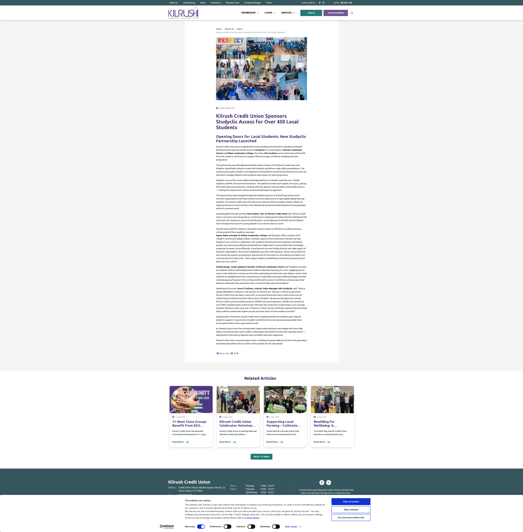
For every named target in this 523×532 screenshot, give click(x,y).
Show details (291, 526)
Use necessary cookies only (351, 517)
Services (286, 12)
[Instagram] (323, 2)
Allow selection (351, 509)
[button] (352, 13)
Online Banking (336, 13)
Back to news (261, 456)
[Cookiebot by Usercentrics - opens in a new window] (167, 527)
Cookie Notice (252, 518)
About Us (174, 3)
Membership (248, 12)
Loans (268, 12)
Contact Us (216, 3)
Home (219, 29)
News (202, 3)
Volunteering (189, 3)
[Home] (183, 13)
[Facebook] (319, 2)
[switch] (227, 526)
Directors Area (232, 3)
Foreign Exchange (253, 3)
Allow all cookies (351, 501)
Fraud (268, 3)
